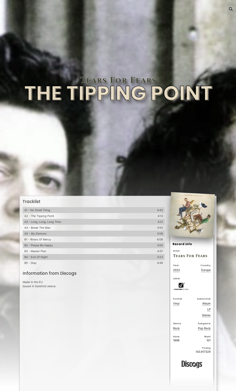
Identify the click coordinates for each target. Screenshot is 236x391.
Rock (176, 328)
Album (206, 303)
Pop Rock (204, 328)
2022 (176, 270)
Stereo (206, 315)
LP (209, 309)
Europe (206, 270)
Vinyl (176, 303)
